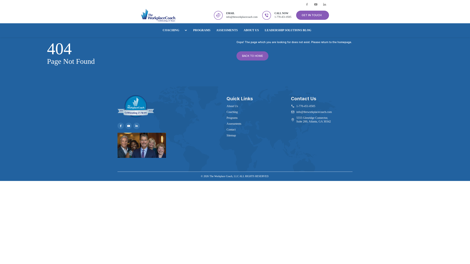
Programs (201, 30)
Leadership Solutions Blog (288, 30)
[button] (173, 30)
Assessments (227, 30)
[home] (158, 15)
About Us (251, 30)
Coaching (171, 30)
